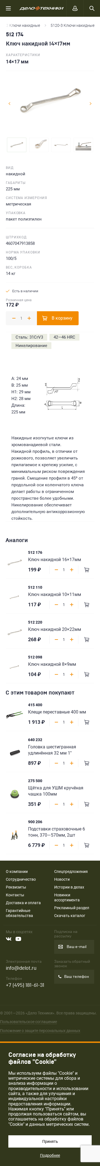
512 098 (35, 657)
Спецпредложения (71, 871)
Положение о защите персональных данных (40, 1030)
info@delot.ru (21, 968)
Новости (62, 879)
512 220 (35, 622)
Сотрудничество (21, 879)
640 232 (35, 740)
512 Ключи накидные (21, 25)
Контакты (15, 895)
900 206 (35, 822)
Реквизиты (16, 887)
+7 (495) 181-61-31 (25, 985)
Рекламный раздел (71, 908)
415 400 (35, 705)
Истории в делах (69, 887)
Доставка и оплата (23, 903)
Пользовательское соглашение (28, 1021)
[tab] (16, 145)
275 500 (35, 781)
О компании (17, 871)
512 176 (35, 552)
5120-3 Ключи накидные (72, 25)
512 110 (35, 587)
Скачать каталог (69, 915)
